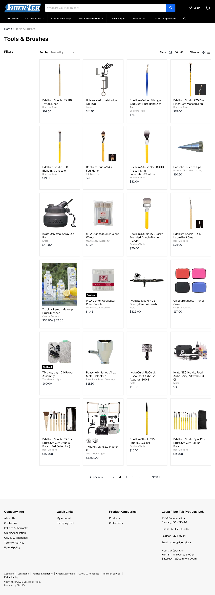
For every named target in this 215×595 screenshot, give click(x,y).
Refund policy (12, 547)
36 (176, 52)
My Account (64, 518)
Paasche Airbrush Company (187, 170)
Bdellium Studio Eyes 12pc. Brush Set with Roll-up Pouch (189, 443)
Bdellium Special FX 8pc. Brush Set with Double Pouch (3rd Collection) (57, 443)
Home (8, 28)
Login (197, 7)
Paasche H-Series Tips (187, 167)
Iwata (89, 107)
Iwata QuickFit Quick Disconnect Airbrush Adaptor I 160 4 (143, 376)
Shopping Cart (65, 523)
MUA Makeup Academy (98, 240)
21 (145, 477)
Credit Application (15, 532)
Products (114, 518)
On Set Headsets (182, 307)
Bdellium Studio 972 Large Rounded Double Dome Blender (146, 237)
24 (170, 52)
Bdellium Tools (49, 107)
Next (155, 477)
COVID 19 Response (16, 537)
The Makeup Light (51, 379)
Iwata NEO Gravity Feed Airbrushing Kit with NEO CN (188, 376)
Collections (116, 523)
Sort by (43, 52)
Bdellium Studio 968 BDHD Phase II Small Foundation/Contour (147, 171)
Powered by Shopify (14, 585)
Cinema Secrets (50, 316)
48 (181, 52)
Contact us (10, 523)
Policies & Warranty (16, 528)
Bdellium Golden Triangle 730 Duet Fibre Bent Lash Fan (145, 104)
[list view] (208, 52)
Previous (97, 477)
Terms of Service (14, 542)
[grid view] (203, 52)
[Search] (170, 8)
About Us (9, 518)
